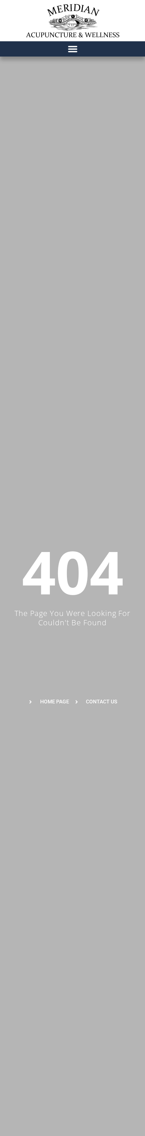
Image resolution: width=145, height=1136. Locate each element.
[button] (72, 49)
